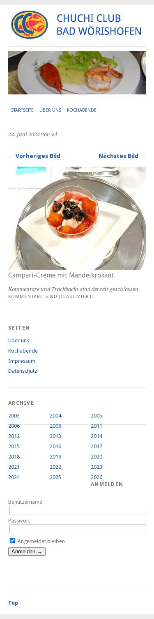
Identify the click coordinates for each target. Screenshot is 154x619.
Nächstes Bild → (122, 156)
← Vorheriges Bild (34, 156)
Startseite (22, 110)
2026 (96, 477)
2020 (96, 457)
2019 (55, 457)
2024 (14, 477)
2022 (55, 467)
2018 (14, 457)
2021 (14, 467)
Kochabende (82, 110)
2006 (14, 426)
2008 (55, 426)
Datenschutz (22, 371)
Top (13, 603)
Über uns (50, 110)
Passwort (19, 521)
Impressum (21, 361)
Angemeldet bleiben (40, 541)
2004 (55, 416)
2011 (96, 426)
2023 (96, 467)
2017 (96, 446)
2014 (96, 436)
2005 (96, 416)
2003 (14, 416)
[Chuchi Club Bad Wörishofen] (77, 36)
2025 (55, 477)
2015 (14, 446)
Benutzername (25, 502)
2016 (55, 446)
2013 (55, 436)
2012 (14, 436)
